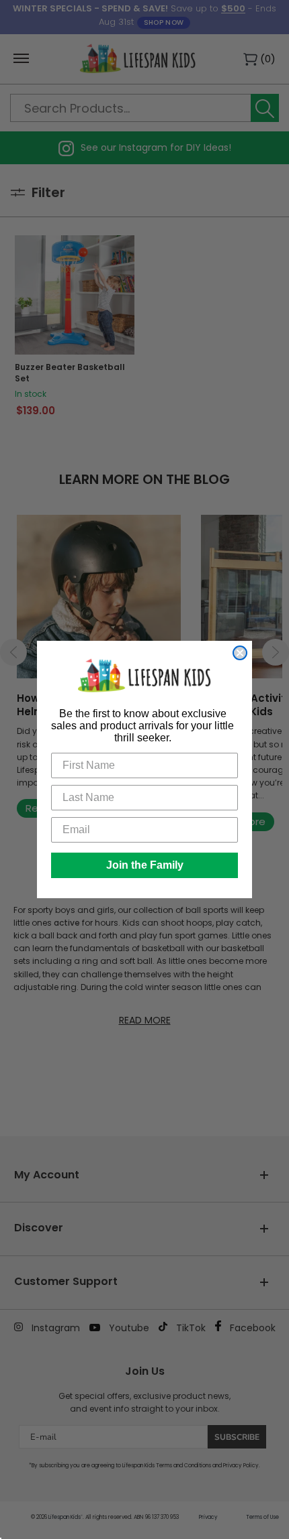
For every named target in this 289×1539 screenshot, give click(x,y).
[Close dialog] (240, 653)
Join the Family (144, 865)
